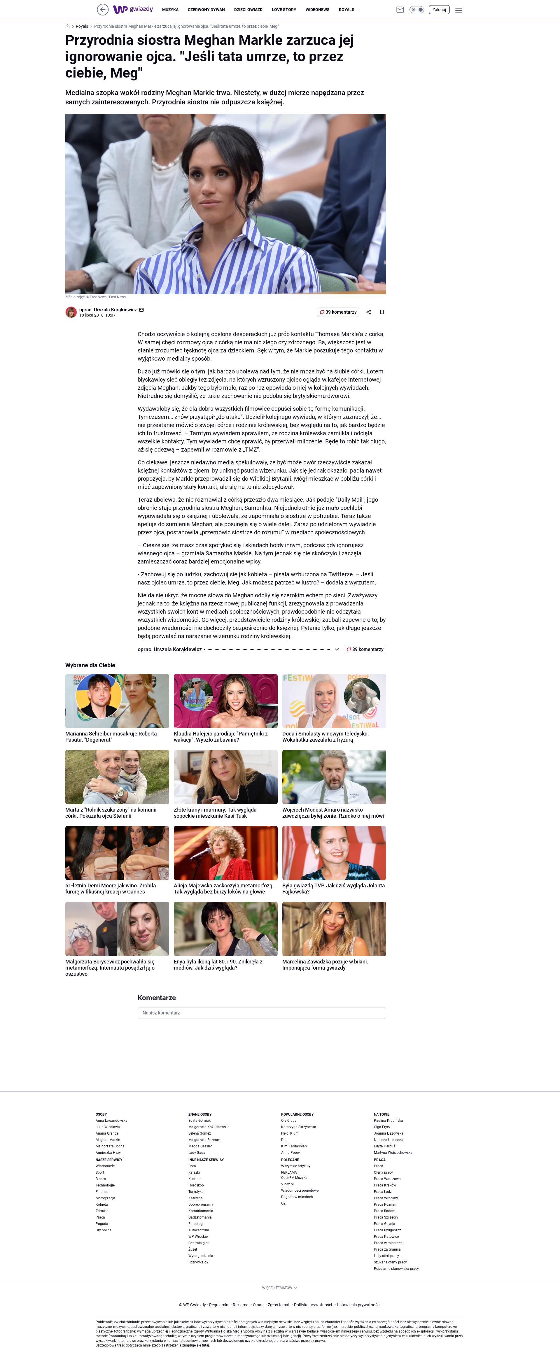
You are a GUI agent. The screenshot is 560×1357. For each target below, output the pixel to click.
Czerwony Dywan (206, 9)
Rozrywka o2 (198, 1262)
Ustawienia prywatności (357, 1304)
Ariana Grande (107, 1133)
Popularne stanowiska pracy (396, 1269)
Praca (100, 1217)
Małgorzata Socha (110, 1146)
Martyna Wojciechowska (393, 1153)
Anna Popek (290, 1153)
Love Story (284, 9)
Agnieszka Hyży (108, 1153)
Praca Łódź (383, 1192)
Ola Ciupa (289, 1121)
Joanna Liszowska (388, 1133)
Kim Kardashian (294, 1146)
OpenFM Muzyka (294, 1178)
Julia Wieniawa (108, 1127)
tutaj (205, 1345)
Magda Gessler (200, 1146)
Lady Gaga (196, 1153)
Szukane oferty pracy (390, 1262)
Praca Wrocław (386, 1198)
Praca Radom (385, 1211)
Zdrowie (102, 1211)
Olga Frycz (382, 1127)
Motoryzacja (105, 1198)
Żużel (192, 1249)
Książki (194, 1172)
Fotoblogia (197, 1224)
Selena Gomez (199, 1133)
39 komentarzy (341, 312)
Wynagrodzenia (200, 1256)
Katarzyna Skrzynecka (298, 1127)
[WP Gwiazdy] (137, 9)
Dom (192, 1166)
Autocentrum (198, 1230)
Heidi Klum (290, 1133)
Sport (100, 1172)
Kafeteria (195, 1198)
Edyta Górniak (199, 1121)
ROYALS (346, 9)
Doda (285, 1140)
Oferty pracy (383, 1172)
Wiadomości (106, 1166)
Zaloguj (439, 9)
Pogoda (102, 1224)
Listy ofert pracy (386, 1256)
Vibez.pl (287, 1184)
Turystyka (196, 1192)
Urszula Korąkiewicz (115, 310)
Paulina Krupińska (388, 1121)
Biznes (101, 1179)
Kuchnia (195, 1179)
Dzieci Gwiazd (248, 9)
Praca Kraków (385, 1185)
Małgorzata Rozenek (204, 1140)
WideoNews (318, 9)
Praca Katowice (386, 1237)
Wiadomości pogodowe (299, 1191)
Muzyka (170, 9)
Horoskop (196, 1185)
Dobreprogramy (200, 1204)
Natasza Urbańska (388, 1140)
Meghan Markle (108, 1140)
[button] (417, 9)
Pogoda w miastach (297, 1197)
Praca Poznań (385, 1204)
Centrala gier (198, 1243)
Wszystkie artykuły (295, 1166)
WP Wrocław (198, 1237)
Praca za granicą (387, 1249)
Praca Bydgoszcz (387, 1230)
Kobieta (102, 1204)
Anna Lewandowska (111, 1121)
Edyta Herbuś (384, 1146)
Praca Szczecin (386, 1217)
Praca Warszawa (387, 1179)
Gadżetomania (200, 1217)
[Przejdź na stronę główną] (103, 14)
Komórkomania (200, 1211)
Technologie (105, 1185)
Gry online (103, 1230)
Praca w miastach (388, 1243)
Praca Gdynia (384, 1224)
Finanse (102, 1192)
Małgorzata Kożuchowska (209, 1127)
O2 (283, 1203)
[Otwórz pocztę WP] (400, 9)
